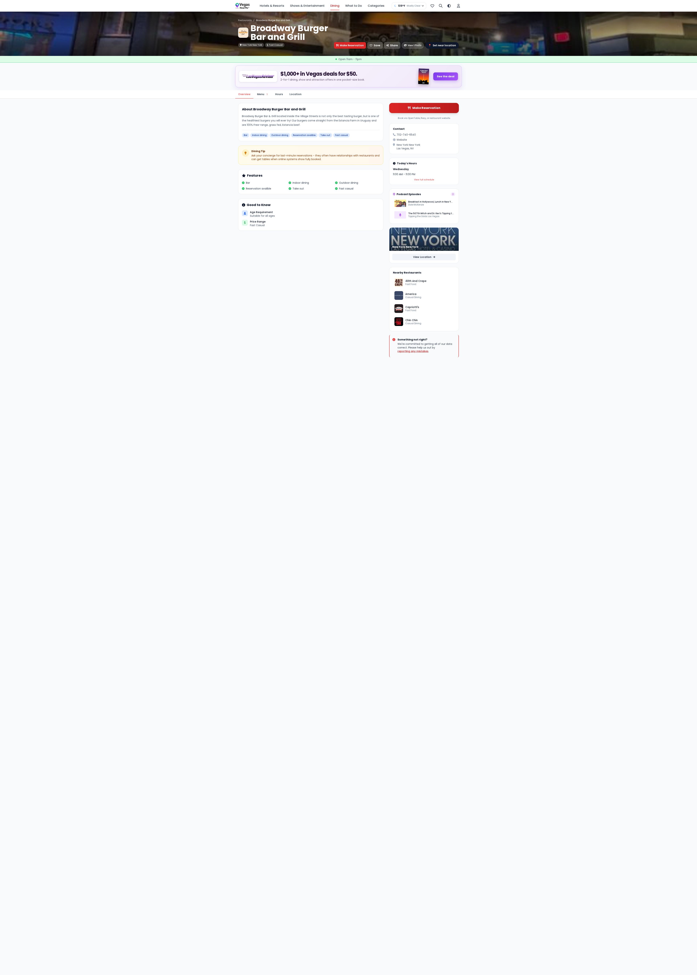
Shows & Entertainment (307, 6)
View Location (422, 257)
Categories (376, 6)
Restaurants (245, 20)
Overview (244, 94)
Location (295, 94)
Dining (334, 6)
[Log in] (458, 6)
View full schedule (424, 179)
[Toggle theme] (449, 6)
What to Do (353, 6)
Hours (279, 94)
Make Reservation (352, 45)
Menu (262, 94)
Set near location (442, 45)
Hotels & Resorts (272, 6)
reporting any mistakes (413, 351)
